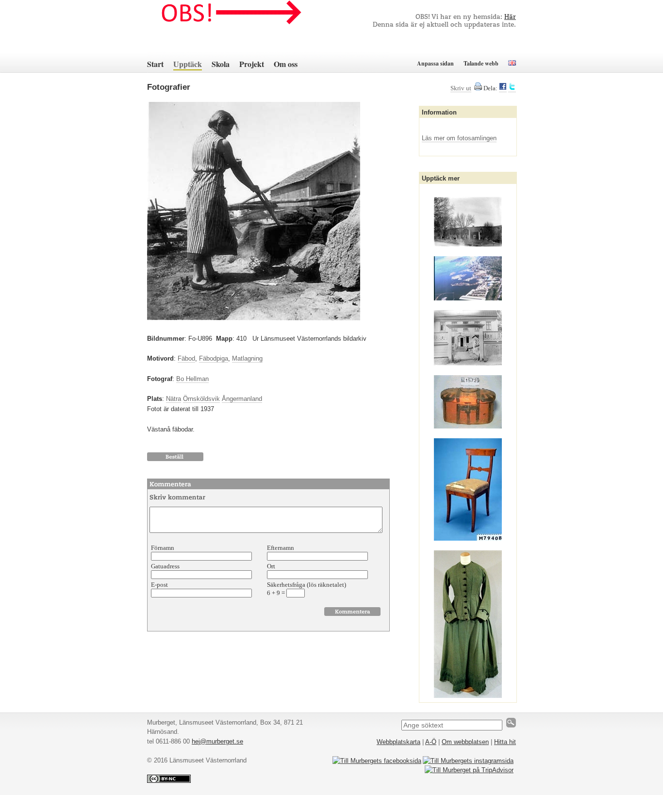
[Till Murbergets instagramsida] (468, 760)
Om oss (286, 63)
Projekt (251, 63)
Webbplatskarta (398, 741)
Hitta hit (505, 741)
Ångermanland (242, 398)
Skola (221, 63)
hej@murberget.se (217, 741)
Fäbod (186, 358)
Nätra (173, 398)
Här (510, 17)
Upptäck (187, 63)
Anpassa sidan (435, 63)
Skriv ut (460, 88)
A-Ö (430, 741)
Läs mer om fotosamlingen (459, 138)
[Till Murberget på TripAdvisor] (469, 770)
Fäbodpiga (213, 358)
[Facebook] (503, 88)
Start (155, 63)
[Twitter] (512, 88)
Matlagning (247, 358)
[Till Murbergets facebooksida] (376, 760)
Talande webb (481, 63)
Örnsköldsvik (201, 398)
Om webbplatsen (465, 741)
